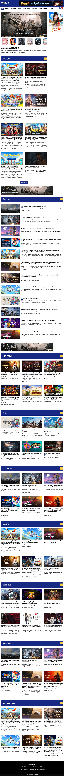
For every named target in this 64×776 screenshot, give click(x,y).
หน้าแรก (2, 8)
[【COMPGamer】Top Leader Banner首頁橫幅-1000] (41, 3)
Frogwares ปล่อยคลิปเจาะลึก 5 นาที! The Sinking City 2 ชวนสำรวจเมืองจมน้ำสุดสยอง (35, 167)
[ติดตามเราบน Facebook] (60, 8)
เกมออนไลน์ (13, 8)
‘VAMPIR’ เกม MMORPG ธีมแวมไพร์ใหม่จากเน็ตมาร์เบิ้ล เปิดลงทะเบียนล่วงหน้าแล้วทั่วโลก (36, 78)
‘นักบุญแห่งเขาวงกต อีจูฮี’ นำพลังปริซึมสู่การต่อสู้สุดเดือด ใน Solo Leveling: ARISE (10, 373)
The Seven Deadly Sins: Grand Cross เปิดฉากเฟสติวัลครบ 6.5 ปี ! (31, 398)
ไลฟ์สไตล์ (51, 8)
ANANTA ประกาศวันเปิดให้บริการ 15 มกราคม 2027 (51, 569)
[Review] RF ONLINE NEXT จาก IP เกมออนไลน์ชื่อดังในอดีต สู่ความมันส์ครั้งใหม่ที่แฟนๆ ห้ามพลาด (10, 455)
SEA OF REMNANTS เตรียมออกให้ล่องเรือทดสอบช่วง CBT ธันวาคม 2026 (36, 332)
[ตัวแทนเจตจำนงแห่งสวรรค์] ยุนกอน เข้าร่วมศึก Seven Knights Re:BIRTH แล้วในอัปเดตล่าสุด (10, 399)
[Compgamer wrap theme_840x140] (27, 190)
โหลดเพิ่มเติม (24, 182)
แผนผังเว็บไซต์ (41, 769)
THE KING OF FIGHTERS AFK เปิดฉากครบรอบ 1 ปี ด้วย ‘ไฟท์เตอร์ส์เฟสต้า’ (53, 398)
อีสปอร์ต (19, 8)
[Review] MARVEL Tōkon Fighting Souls (29, 298)
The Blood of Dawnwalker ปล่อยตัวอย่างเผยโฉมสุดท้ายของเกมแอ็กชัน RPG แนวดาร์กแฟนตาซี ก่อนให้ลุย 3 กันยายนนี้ (53, 510)
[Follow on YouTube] (62, 8)
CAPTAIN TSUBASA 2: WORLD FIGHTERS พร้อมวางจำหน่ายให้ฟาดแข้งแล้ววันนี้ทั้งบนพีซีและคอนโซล (41, 240)
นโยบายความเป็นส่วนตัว (33, 769)
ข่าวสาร (16, 50)
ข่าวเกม (28, 8)
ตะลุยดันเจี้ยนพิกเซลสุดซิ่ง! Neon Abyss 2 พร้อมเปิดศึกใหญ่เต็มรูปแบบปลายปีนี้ (38, 320)
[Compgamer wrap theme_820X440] (24, 24)
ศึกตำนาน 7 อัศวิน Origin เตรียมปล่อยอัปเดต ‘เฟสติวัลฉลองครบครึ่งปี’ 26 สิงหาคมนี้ (53, 373)
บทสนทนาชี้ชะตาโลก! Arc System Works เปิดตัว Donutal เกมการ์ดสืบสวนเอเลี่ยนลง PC (39, 309)
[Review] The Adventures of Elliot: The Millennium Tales (52, 430)
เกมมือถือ (7, 8)
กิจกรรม (24, 8)
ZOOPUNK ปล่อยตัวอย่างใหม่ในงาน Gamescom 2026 (32, 217)
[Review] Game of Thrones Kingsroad (52, 453)
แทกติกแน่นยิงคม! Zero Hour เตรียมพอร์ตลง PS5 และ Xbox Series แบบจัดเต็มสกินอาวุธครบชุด (10, 627)
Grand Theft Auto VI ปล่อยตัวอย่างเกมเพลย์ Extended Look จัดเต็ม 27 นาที (37, 228)
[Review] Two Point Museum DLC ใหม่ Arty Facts (31, 454)
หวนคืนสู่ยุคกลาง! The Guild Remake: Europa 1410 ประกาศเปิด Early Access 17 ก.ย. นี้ (53, 602)
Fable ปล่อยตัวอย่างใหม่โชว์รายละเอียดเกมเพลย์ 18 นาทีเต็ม (33, 206)
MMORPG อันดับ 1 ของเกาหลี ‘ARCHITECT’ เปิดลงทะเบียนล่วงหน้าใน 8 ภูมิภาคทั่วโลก (36, 108)
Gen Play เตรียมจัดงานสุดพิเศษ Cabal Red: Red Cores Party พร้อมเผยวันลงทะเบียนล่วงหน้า (53, 627)
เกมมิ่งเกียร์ (45, 8)
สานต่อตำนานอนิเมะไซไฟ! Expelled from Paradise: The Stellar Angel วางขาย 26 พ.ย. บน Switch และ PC (31, 627)
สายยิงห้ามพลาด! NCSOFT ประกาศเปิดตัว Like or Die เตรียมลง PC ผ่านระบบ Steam (10, 602)
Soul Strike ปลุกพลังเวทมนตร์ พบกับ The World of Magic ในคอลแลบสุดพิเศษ (37, 287)
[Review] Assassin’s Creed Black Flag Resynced (30, 430)
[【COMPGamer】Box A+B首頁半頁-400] (56, 23)
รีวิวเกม (40, 8)
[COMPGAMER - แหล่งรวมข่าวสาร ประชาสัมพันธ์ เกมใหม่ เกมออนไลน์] (5, 3)
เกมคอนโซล (34, 8)
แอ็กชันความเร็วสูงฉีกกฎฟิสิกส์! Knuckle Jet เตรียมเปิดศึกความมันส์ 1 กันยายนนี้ (31, 602)
